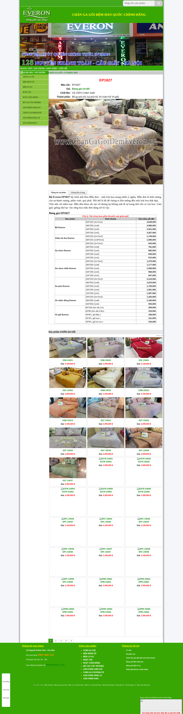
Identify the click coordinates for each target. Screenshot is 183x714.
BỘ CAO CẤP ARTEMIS (32, 102)
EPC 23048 (144, 552)
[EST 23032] (143, 417)
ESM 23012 (144, 390)
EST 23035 (106, 450)
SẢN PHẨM (39, 68)
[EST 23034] (67, 447)
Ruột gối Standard (109, 685)
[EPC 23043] (67, 519)
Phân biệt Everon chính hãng (137, 669)
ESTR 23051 (106, 462)
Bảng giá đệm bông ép (134, 662)
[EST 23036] (143, 447)
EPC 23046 (68, 552)
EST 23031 (106, 420)
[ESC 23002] (67, 387)
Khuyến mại (130, 654)
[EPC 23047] (106, 549)
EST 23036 (144, 450)
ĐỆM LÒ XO (27, 87)
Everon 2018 (70, 73)
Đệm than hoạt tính (60, 685)
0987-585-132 (46, 654)
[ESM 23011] (105, 387)
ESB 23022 (106, 360)
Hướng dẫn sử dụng (78, 192)
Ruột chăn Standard (143, 685)
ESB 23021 (68, 360)
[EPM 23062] (143, 579)
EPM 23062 (144, 582)
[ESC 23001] (143, 357)
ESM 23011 (106, 390)
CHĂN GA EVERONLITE (32, 113)
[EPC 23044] (106, 519)
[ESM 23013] (67, 417)
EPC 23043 (68, 522)
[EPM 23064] (105, 609)
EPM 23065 (144, 612)
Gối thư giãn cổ (130, 685)
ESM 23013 (67, 420)
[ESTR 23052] (144, 459)
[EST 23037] (67, 477)
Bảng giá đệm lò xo (133, 665)
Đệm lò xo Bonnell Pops (93, 685)
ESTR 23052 (144, 462)
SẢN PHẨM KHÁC (30, 123)
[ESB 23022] (105, 357)
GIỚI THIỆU (51, 68)
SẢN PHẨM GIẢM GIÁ (32, 107)
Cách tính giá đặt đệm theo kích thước (140, 658)
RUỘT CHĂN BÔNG (30, 97)
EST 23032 (144, 420)
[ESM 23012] (143, 387)
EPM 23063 (67, 612)
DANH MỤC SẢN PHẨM (34, 73)
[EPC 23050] (67, 579)
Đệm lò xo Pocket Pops (76, 685)
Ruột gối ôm (120, 685)
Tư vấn (128, 650)
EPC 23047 (106, 552)
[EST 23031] (105, 417)
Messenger (6, 698)
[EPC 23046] (67, 549)
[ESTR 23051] (106, 459)
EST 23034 (68, 450)
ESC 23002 (68, 390)
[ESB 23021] (67, 357)
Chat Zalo (6, 689)
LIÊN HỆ (63, 68)
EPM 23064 (106, 612)
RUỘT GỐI (27, 92)
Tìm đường (6, 681)
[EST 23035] (105, 447)
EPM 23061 (106, 582)
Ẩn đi (179, 697)
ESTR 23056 (144, 492)
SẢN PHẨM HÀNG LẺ (31, 118)
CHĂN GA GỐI (28, 77)
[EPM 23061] (105, 579)
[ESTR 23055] (106, 489)
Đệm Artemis (48, 685)
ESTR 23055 (106, 492)
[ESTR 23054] (68, 489)
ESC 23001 (144, 360)
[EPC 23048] (144, 549)
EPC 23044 (106, 522)
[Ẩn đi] (161, 710)
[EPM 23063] (67, 609)
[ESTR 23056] (144, 489)
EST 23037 (68, 480)
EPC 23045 (144, 522)
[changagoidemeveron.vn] (37, 21)
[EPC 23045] (144, 519)
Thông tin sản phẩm (58, 192)
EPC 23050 (68, 582)
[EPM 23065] (143, 609)
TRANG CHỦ (26, 68)
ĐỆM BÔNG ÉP (28, 82)
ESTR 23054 (68, 492)
